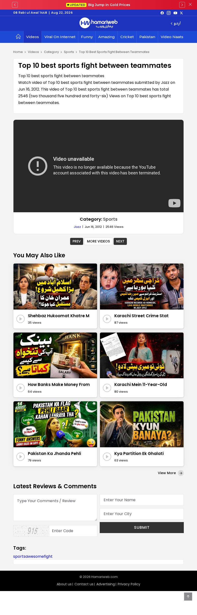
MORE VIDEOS (98, 241)
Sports (110, 219)
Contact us (83, 584)
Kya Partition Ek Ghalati (139, 453)
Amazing (106, 36)
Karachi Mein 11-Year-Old (140, 384)
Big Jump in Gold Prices (100, 5)
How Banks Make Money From (59, 384)
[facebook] (162, 13)
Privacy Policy (129, 584)
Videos (32, 36)
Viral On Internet (59, 36)
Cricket (127, 36)
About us (64, 584)
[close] (190, 4)
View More (167, 473)
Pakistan (147, 36)
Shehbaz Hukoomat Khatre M (58, 316)
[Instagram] (168, 13)
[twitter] (181, 13)
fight (48, 556)
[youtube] (175, 13)
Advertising (105, 584)
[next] (182, 5)
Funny (87, 36)
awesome (34, 556)
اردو (177, 23)
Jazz (77, 226)
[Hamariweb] (98, 23)
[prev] (15, 5)
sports (19, 556)
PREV (77, 241)
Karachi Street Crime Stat (141, 316)
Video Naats (172, 36)
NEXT (120, 241)
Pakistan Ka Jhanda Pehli (54, 453)
